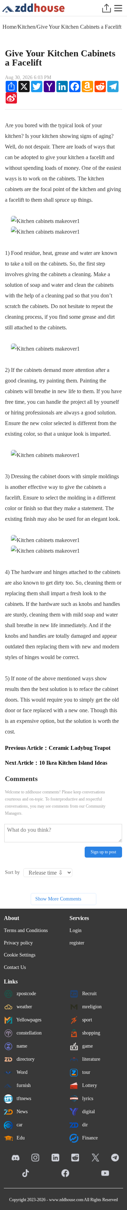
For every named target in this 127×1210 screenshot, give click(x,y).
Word (21, 1072)
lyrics (87, 1098)
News (21, 1111)
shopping (90, 1033)
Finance (89, 1138)
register (76, 943)
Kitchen (26, 27)
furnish (23, 1085)
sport (86, 1019)
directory (25, 1059)
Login (75, 930)
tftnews (23, 1098)
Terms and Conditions (26, 930)
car (19, 1124)
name (21, 1046)
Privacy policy (18, 943)
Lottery (89, 1085)
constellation (28, 1033)
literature (90, 1059)
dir (84, 1124)
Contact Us (15, 967)
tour (85, 1072)
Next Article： (56, 763)
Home (9, 27)
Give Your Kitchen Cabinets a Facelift (79, 27)
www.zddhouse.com (66, 1199)
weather (23, 1006)
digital (88, 1111)
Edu (20, 1138)
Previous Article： (57, 748)
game (87, 1046)
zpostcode (25, 993)
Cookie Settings (19, 955)
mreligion (91, 1006)
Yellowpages (28, 1019)
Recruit (89, 993)
